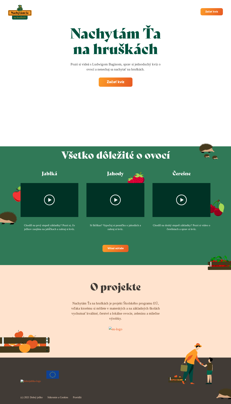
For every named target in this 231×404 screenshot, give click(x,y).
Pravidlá (77, 397)
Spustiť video (50, 200)
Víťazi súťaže (116, 248)
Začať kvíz (211, 11)
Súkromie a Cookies (57, 397)
